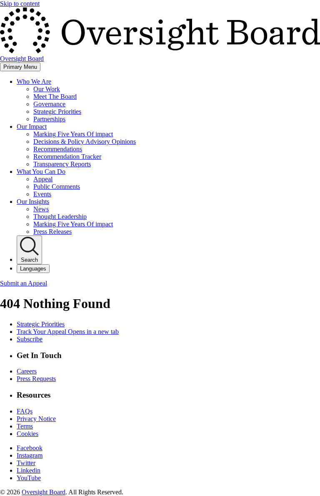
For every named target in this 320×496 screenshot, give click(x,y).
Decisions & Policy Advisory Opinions (84, 141)
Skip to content (20, 3)
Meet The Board (55, 96)
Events (42, 194)
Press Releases (52, 231)
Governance (49, 104)
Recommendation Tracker (67, 156)
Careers (27, 371)
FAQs (24, 411)
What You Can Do (41, 171)
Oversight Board (43, 492)
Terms (25, 426)
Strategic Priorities (57, 111)
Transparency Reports (62, 164)
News (41, 209)
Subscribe (29, 339)
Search (29, 260)
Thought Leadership (60, 216)
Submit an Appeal (23, 283)
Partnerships (49, 119)
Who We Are (34, 81)
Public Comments (56, 186)
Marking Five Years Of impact (73, 134)
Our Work (46, 89)
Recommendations (57, 149)
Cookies (27, 433)
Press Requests (36, 378)
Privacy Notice (36, 418)
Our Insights (33, 201)
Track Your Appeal (68, 331)
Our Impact (32, 126)
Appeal (42, 179)
